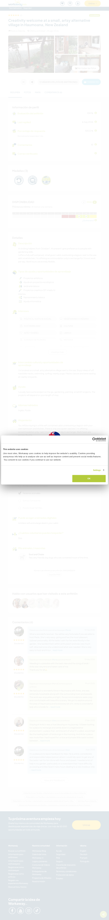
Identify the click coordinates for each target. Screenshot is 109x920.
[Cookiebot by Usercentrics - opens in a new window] (94, 439)
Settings (97, 470)
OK (89, 478)
